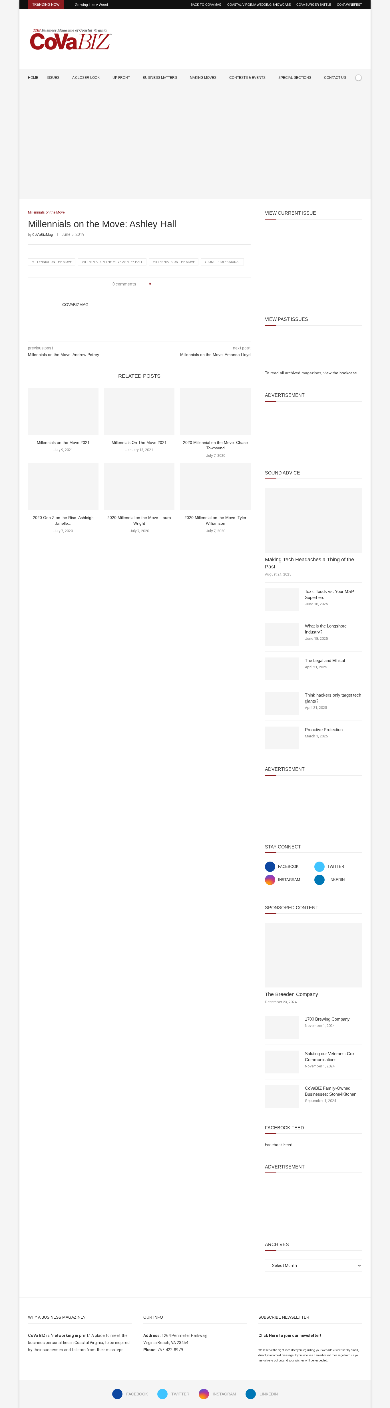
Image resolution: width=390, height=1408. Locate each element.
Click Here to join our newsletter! (289, 1335)
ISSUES (53, 78)
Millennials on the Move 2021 (63, 442)
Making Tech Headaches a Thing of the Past (309, 563)
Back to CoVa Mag (206, 4)
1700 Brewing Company (327, 1019)
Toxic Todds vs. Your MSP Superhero (329, 594)
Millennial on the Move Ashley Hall (112, 262)
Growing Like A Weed (91, 5)
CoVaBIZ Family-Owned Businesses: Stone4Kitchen (330, 1091)
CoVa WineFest (349, 4)
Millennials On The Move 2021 (139, 442)
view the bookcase (340, 373)
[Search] (359, 94)
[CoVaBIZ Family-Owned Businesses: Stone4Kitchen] (282, 1096)
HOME (33, 78)
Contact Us (335, 78)
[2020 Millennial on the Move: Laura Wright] (139, 486)
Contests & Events (247, 78)
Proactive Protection (324, 729)
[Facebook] (342, 94)
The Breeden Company (291, 994)
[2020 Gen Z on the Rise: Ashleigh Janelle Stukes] (63, 486)
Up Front (121, 78)
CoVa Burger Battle (313, 4)
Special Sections (294, 78)
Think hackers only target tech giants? (333, 698)
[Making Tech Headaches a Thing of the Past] (313, 520)
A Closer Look (86, 78)
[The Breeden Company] (313, 955)
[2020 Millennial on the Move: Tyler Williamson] (215, 486)
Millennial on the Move (52, 262)
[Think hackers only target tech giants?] (282, 703)
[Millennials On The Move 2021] (139, 411)
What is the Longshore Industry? (326, 628)
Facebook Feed (278, 1145)
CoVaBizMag (42, 235)
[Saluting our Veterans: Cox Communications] (282, 1062)
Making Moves (203, 78)
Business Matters (160, 78)
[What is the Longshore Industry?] (282, 634)
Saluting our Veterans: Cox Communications (330, 1056)
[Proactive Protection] (282, 738)
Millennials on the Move (173, 262)
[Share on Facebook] (156, 284)
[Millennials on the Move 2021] (63, 411)
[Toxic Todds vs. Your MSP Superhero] (282, 599)
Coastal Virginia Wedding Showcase (259, 4)
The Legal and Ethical (325, 660)
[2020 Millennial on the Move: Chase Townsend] (215, 411)
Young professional (222, 262)
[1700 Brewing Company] (282, 1027)
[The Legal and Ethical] (282, 668)
